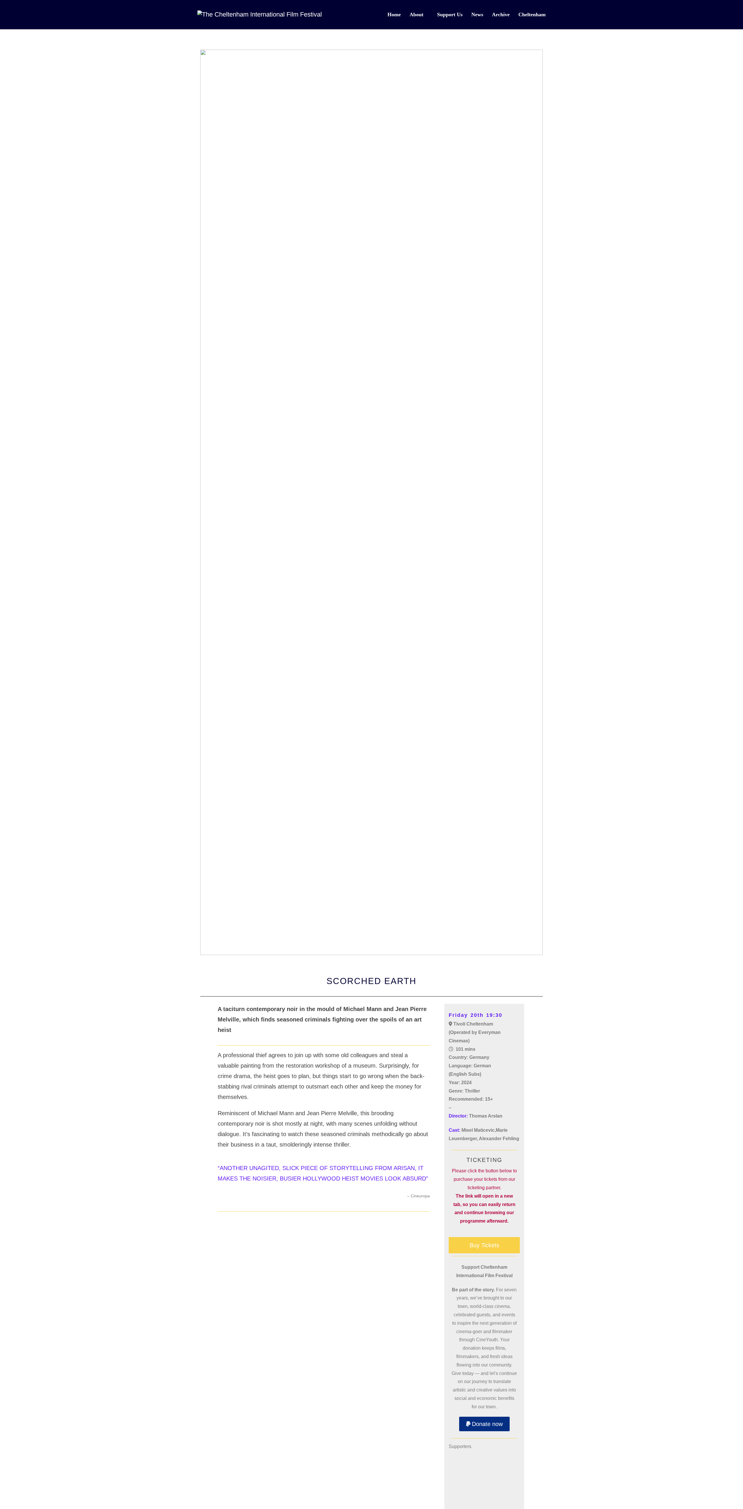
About (416, 14)
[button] (484, 1424)
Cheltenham (532, 14)
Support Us (450, 14)
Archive (501, 14)
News (477, 14)
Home (394, 14)
